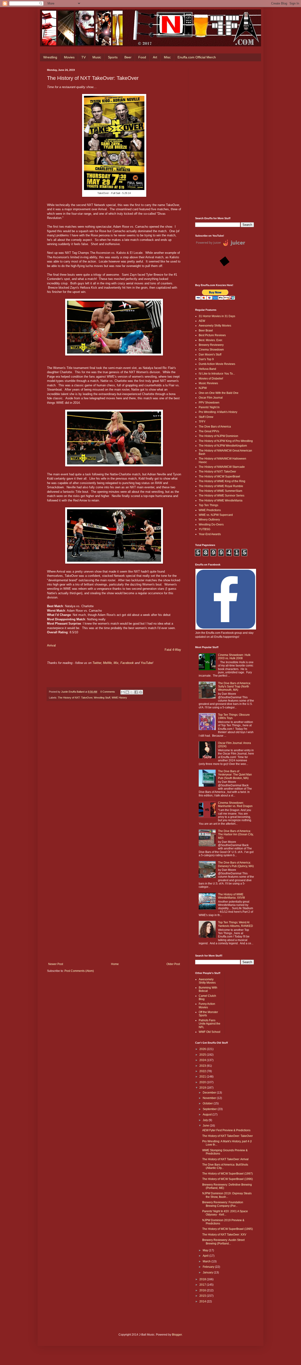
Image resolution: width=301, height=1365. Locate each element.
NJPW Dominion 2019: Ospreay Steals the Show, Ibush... (227, 1195)
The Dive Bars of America (215, 426)
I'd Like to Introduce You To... (217, 373)
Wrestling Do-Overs (211, 524)
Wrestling (50, 57)
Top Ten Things (208, 505)
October (208, 1103)
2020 (203, 1082)
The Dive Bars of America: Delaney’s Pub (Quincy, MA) (236, 864)
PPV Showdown (209, 402)
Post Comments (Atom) (79, 971)
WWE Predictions (210, 510)
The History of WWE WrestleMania (220, 500)
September (210, 1109)
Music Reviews (208, 383)
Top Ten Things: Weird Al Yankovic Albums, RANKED (235, 924)
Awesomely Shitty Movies (215, 325)
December (210, 1092)
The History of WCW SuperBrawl (219, 476)
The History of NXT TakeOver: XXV (224, 1234)
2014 (203, 1301)
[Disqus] (114, 770)
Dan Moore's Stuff (210, 354)
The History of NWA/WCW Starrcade (222, 466)
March (207, 1261)
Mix (116, 663)
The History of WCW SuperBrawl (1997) (227, 1173)
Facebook (127, 663)
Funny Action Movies (207, 1005)
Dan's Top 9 (206, 359)
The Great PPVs (209, 431)
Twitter (96, 663)
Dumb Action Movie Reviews (217, 364)
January (208, 1272)
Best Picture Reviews (212, 335)
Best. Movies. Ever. (211, 340)
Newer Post (55, 964)
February (209, 1266)
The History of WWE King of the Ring (222, 481)
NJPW (203, 388)
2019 (203, 1087)
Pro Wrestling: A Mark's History (218, 412)
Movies (69, 57)
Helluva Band (207, 369)
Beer (127, 57)
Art (155, 57)
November (210, 1098)
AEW (202, 321)
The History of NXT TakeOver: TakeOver (227, 1136)
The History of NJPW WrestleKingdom (223, 445)
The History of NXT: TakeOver (75, 697)
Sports (113, 57)
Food (142, 57)
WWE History (119, 697)
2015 (203, 1295)
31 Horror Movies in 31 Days (217, 316)
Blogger (177, 1334)
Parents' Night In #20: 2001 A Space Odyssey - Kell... (225, 1213)
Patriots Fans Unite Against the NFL (209, 1024)
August (207, 1114)
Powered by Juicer (208, 242)
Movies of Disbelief (211, 378)
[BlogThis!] (127, 692)
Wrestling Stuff (102, 697)
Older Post (173, 964)
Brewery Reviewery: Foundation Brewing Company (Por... (222, 1204)
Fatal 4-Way (173, 649)
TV (83, 57)
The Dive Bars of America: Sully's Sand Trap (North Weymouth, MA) (234, 687)
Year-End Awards (210, 534)
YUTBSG (204, 529)
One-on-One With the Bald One (218, 393)
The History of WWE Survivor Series (221, 495)
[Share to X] (131, 692)
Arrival (51, 645)
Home (115, 964)
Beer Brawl (206, 330)
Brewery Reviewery (211, 345)
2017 (203, 1284)
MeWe (107, 663)
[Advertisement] (224, 139)
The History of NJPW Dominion (218, 436)
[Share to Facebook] (136, 692)
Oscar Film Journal (211, 397)
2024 (203, 1060)
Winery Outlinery (209, 519)
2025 (203, 1054)
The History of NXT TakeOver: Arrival (225, 1159)
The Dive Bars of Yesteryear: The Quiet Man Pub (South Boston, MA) (235, 775)
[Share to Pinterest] (140, 692)
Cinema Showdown (211, 349)
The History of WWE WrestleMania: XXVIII (231, 896)
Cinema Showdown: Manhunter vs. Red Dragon (235, 804)
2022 (203, 1071)
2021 (203, 1076)
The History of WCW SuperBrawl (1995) (227, 1229)
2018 (203, 1279)
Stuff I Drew (206, 417)
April (206, 1255)
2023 (203, 1065)
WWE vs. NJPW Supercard (216, 515)
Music (96, 57)
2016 (203, 1290)
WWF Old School (209, 1032)
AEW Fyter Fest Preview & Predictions (226, 1130)
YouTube (146, 663)
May (206, 1250)
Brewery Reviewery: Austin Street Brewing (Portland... (223, 1241)
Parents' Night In (209, 407)
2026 (203, 1049)
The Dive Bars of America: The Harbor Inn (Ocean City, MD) (235, 834)
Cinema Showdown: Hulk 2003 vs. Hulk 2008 (234, 656)
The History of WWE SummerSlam (220, 491)
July (206, 1120)
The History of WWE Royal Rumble (221, 486)
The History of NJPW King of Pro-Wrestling (226, 441)
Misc (167, 57)
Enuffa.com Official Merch (197, 57)
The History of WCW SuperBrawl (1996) (227, 1179)
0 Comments (107, 691)
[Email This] (122, 692)
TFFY (202, 421)
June (206, 1125)
